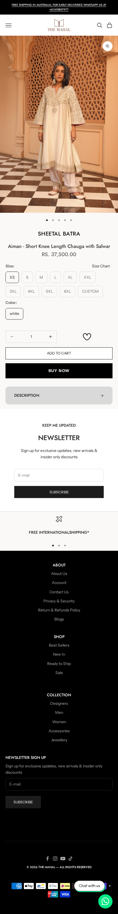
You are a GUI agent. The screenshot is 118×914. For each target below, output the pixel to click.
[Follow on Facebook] (47, 858)
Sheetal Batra (59, 234)
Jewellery (59, 739)
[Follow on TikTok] (70, 858)
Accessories (59, 730)
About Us (59, 573)
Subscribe (59, 492)
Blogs (59, 619)
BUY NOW (59, 370)
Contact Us (59, 591)
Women (59, 721)
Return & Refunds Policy (59, 610)
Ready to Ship (59, 663)
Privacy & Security (59, 601)
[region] (59, 526)
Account (59, 582)
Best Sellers (59, 645)
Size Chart (101, 266)
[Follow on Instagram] (55, 858)
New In (59, 654)
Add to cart (59, 353)
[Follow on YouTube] (63, 858)
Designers (59, 703)
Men (59, 712)
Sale (59, 672)
